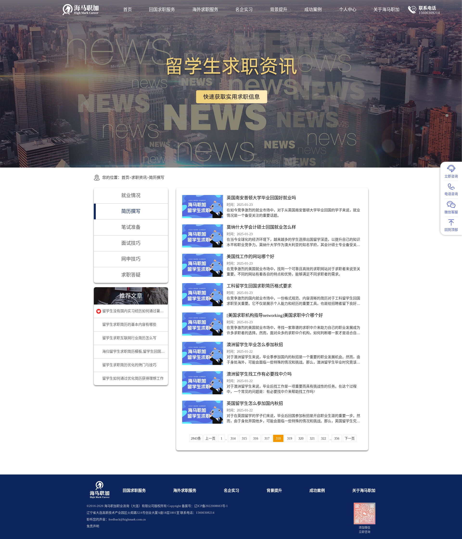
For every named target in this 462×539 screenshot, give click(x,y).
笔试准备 (131, 227)
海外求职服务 (205, 9)
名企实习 (244, 9)
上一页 (210, 438)
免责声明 (93, 526)
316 (255, 438)
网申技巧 (131, 259)
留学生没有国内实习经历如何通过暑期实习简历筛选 (135, 311)
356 (336, 438)
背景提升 (278, 9)
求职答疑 (131, 275)
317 (267, 438)
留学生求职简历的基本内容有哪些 (129, 324)
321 (312, 438)
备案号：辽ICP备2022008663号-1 (205, 506)
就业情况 (131, 195)
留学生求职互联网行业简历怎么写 (129, 338)
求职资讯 (139, 177)
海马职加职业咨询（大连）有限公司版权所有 (135, 506)
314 (233, 438)
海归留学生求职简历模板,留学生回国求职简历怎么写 (135, 351)
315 (244, 438)
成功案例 (313, 9)
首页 (127, 9)
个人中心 (347, 9)
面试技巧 (131, 243)
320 (300, 438)
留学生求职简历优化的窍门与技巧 (129, 365)
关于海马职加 (363, 490)
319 (289, 438)
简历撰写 (156, 177)
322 (323, 438)
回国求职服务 (162, 9)
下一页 (350, 438)
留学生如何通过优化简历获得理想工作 (133, 378)
